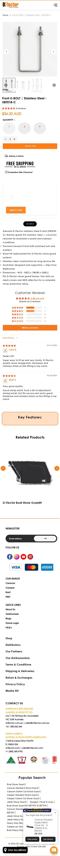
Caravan (10, 583)
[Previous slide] (3, 468)
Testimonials (12, 614)
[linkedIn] (18, 89)
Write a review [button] (30, 327)
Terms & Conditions (18, 664)
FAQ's (9, 627)
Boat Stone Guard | (16, 784)
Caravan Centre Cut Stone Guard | (24, 791)
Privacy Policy (15, 684)
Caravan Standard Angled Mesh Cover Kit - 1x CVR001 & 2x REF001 (44, 825)
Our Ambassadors (18, 657)
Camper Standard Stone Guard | (23, 795)
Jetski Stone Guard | (17, 802)
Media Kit (12, 690)
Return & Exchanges (19, 677)
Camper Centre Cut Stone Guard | (24, 798)
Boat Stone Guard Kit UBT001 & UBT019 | (27, 805)
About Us (10, 609)
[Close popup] (55, 812)
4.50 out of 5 (37, 298)
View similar (32, 839)
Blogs (8, 618)
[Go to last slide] (6, 51)
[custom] (10, 557)
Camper (10, 587)
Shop (9, 638)
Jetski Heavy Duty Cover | (20, 819)
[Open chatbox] (54, 850)
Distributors (13, 644)
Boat (8, 592)
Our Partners (14, 651)
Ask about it (48, 839)
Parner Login (12, 623)
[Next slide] (53, 51)
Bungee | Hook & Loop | (42, 802)
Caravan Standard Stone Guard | (23, 788)
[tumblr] (25, 89)
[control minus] (5, 139)
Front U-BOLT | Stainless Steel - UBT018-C (31, 15)
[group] (9, 85)
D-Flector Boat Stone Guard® (22, 502)
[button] (9, 108)
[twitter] (14, 89)
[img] (9, 345)
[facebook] (11, 89)
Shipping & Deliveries (20, 671)
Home (5, 15)
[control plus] (15, 139)
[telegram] (22, 89)
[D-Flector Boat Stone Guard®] (30, 471)
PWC (8, 596)
